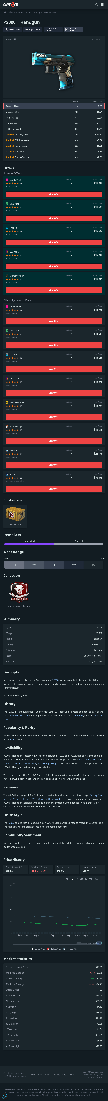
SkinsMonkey (29, 763)
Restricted (97, 644)
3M (77, 879)
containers (77, 715)
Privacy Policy (60, 1074)
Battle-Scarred (52, 799)
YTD (91, 879)
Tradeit (7, 763)
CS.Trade (16, 763)
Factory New (96, 795)
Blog (40, 1074)
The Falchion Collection (15, 715)
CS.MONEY (84, 759)
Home (33, 1074)
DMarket (96, 759)
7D (67, 879)
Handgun (97, 638)
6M (81, 879)
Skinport (55, 763)
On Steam (95, 39)
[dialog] (4, 1096)
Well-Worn (38, 799)
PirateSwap (43, 763)
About (48, 1074)
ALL (96, 879)
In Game (10, 39)
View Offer (54, 194)
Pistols (12, 12)
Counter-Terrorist (93, 655)
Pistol (99, 627)
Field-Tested (25, 799)
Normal (98, 650)
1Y (86, 879)
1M (72, 879)
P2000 (20, 12)
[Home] (4, 12)
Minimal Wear (10, 799)
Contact (72, 1074)
